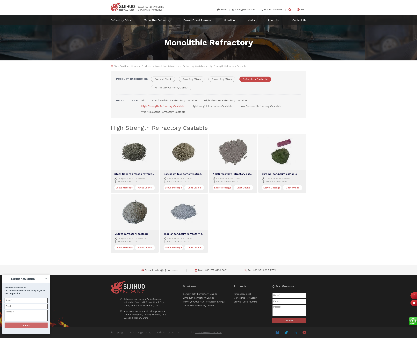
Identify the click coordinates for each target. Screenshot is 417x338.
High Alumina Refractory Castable (225, 100)
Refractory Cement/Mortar (171, 87)
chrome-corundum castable (279, 173)
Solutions (189, 286)
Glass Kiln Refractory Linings (198, 305)
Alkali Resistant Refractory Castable (174, 100)
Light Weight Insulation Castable (212, 106)
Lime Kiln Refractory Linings (198, 297)
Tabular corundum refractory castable (187, 233)
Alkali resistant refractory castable (235, 173)
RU (302, 9)
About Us (274, 20)
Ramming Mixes (222, 79)
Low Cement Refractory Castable (260, 106)
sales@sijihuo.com (245, 9)
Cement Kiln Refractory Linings (200, 294)
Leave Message (124, 187)
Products (146, 66)
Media (251, 20)
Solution (229, 20)
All (143, 100)
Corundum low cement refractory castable (191, 173)
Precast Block (163, 79)
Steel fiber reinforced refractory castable (140, 173)
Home (224, 9)
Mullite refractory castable (131, 233)
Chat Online (145, 187)
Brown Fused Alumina (197, 20)
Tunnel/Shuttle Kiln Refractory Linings (204, 301)
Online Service (415, 296)
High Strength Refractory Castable (162, 106)
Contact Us (299, 20)
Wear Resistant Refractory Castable (163, 111)
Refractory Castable (194, 66)
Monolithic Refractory (157, 20)
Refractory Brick (121, 20)
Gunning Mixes (191, 79)
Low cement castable (208, 332)
